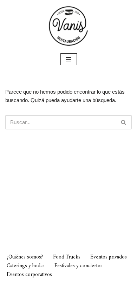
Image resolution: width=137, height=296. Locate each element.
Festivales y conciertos (78, 266)
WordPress (99, 289)
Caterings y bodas (26, 266)
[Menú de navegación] (68, 59)
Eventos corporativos (29, 274)
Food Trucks (66, 257)
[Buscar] (124, 122)
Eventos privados (108, 257)
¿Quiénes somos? (25, 257)
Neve (31, 289)
